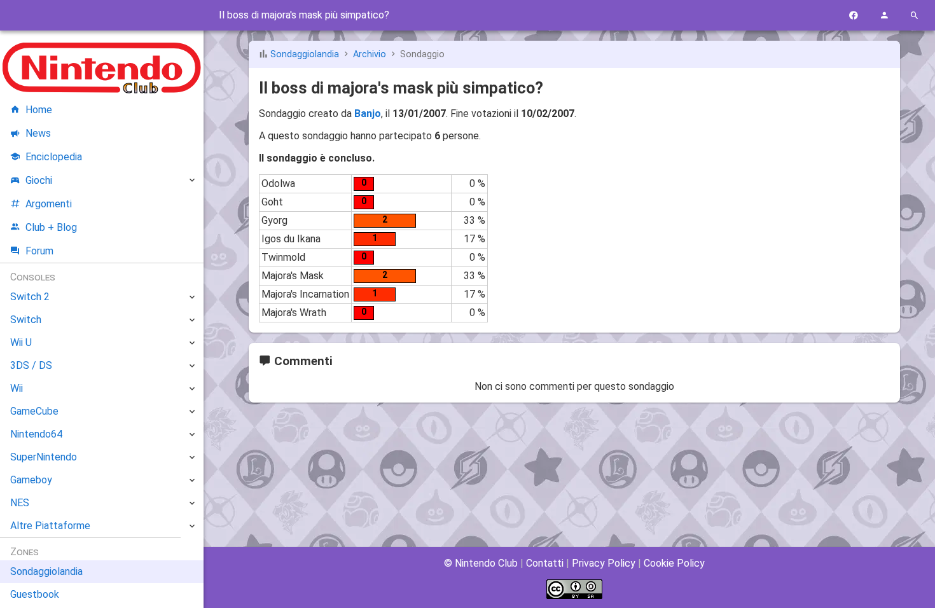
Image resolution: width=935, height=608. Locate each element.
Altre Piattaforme (50, 526)
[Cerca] (914, 15)
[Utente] (884, 15)
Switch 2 (30, 297)
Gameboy (31, 480)
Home (38, 110)
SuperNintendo (43, 457)
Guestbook (34, 594)
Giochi (38, 180)
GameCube (34, 411)
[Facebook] (853, 15)
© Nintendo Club (481, 563)
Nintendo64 (36, 434)
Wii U (21, 342)
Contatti (545, 563)
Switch (25, 320)
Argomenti (48, 204)
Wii (16, 388)
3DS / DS (31, 365)
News (38, 133)
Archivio (369, 54)
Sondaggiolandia (304, 54)
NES (19, 503)
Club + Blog (51, 227)
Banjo (367, 113)
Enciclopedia (53, 157)
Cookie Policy (674, 563)
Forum (39, 251)
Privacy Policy (603, 563)
